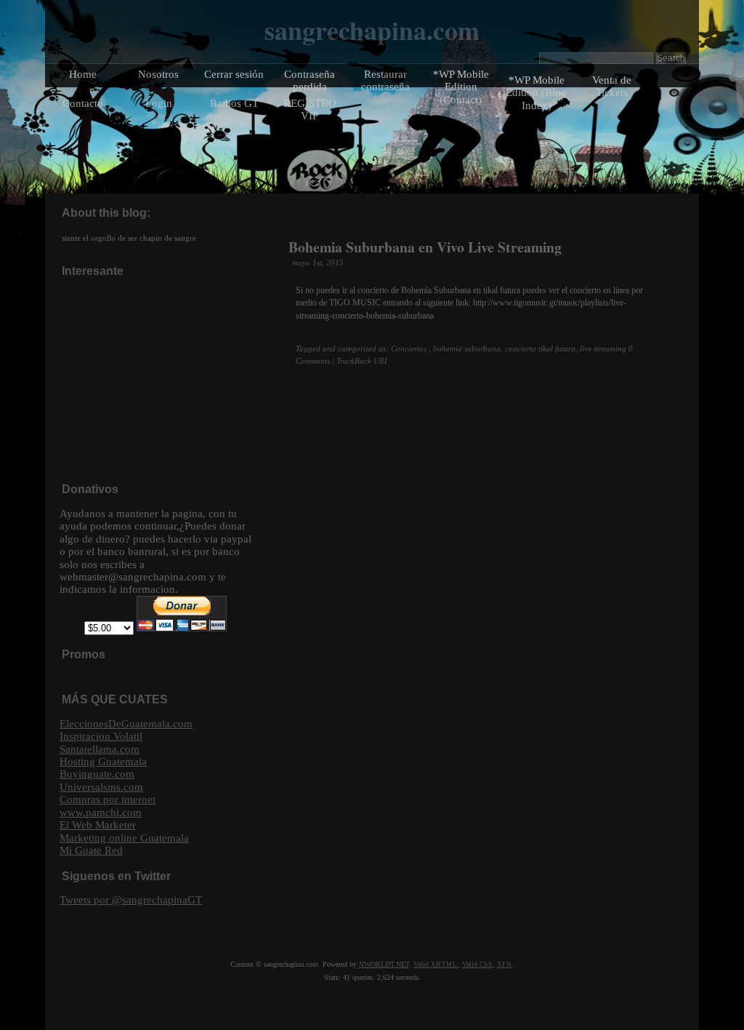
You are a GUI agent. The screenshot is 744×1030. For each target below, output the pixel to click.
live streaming (603, 348)
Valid (435, 964)
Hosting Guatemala (103, 761)
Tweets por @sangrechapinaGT (131, 899)
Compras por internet (107, 799)
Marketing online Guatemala (124, 837)
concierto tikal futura (540, 348)
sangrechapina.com (372, 30)
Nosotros (158, 74)
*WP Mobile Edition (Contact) (461, 86)
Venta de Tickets (611, 85)
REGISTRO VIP (309, 109)
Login (158, 103)
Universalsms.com (101, 787)
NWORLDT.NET (384, 964)
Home (83, 74)
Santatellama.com (100, 749)
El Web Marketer (98, 824)
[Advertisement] (169, 379)
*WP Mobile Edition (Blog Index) (536, 92)
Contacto (82, 103)
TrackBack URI (361, 360)
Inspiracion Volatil (101, 736)
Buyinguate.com (97, 773)
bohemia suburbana (467, 348)
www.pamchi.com (101, 812)
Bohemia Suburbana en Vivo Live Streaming (425, 247)
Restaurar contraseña (385, 80)
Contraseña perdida (309, 80)
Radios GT (234, 103)
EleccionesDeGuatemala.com (126, 723)
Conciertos (408, 348)
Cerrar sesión (234, 74)
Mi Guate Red (91, 850)
